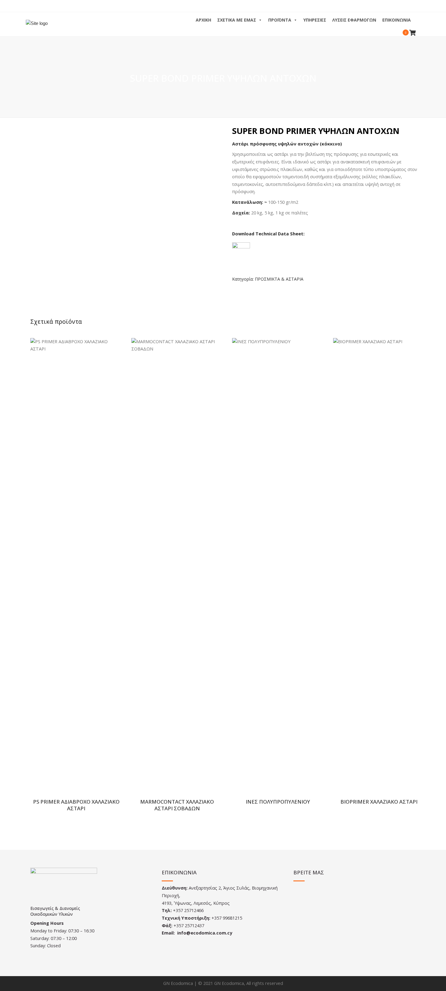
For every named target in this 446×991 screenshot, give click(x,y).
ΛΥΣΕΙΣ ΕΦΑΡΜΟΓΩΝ (354, 20)
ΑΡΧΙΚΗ (203, 20)
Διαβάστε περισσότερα (77, 566)
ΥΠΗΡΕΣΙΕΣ (314, 20)
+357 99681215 (226, 918)
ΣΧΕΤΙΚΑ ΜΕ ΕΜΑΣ (236, 20)
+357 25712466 (188, 910)
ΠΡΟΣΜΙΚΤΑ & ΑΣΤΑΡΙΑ (279, 279)
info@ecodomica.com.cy (204, 933)
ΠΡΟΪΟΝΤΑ (279, 20)
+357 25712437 (189, 925)
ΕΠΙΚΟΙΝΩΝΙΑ (396, 20)
